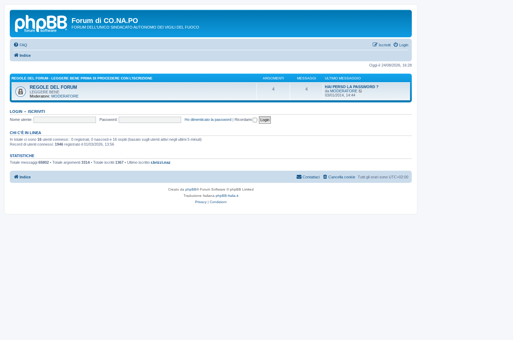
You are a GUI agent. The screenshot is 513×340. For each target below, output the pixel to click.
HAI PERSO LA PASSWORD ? (352, 87)
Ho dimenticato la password (208, 119)
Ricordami (244, 119)
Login (16, 111)
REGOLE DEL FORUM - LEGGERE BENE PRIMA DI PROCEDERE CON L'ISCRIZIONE (82, 78)
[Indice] (42, 22)
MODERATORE (65, 96)
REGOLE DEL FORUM (53, 87)
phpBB (190, 189)
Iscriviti (36, 111)
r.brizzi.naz (161, 162)
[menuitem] (20, 45)
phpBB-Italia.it (227, 196)
